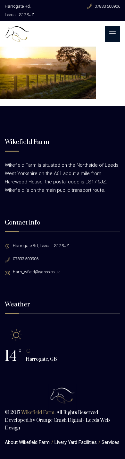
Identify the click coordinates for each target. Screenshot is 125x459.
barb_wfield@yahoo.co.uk (36, 271)
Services (111, 442)
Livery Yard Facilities (75, 442)
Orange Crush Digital (59, 420)
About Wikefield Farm (27, 442)
